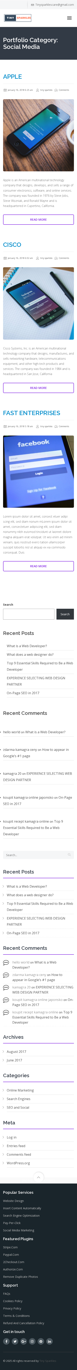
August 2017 (16, 1051)
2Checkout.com (13, 1262)
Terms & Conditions (16, 1316)
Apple (12, 76)
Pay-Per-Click (12, 1223)
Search (8, 604)
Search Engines (18, 1099)
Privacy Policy (12, 1308)
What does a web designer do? (30, 654)
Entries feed (16, 1146)
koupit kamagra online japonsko (28, 797)
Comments (63, 90)
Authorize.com (13, 1269)
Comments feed (19, 1154)
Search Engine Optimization (21, 1215)
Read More (38, 219)
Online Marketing (20, 1090)
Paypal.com (11, 1255)
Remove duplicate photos (20, 1277)
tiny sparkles (46, 90)
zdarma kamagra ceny (20, 749)
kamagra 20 (12, 773)
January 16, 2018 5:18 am (20, 426)
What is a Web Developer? (27, 646)
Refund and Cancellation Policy (23, 1323)
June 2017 (14, 1060)
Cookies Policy (12, 1301)
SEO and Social (18, 1107)
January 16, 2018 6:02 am (20, 258)
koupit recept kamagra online (26, 821)
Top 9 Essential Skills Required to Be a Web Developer (33, 827)
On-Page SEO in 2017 (23, 693)
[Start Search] (69, 855)
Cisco (12, 244)
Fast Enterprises (31, 413)
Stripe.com (10, 1247)
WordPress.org (18, 1163)
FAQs (6, 1294)
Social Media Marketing (18, 1230)
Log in (11, 1137)
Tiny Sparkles (47, 1361)
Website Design (13, 1201)
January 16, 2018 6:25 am (20, 90)
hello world (11, 732)
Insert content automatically (22, 1208)
